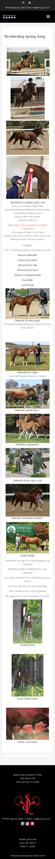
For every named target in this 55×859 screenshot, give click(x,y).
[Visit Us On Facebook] (22, 823)
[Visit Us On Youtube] (32, 823)
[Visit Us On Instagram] (27, 823)
